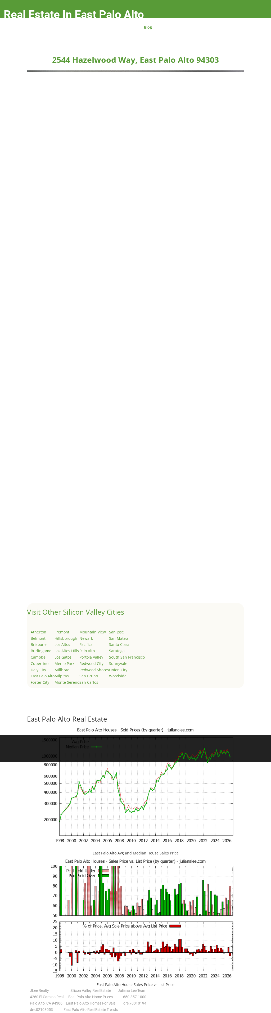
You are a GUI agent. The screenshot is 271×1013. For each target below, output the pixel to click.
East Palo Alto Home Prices (90, 997)
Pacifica (86, 644)
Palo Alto (87, 650)
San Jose (116, 631)
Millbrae (62, 669)
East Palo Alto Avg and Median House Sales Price (136, 853)
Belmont (38, 638)
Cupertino (39, 663)
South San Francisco (127, 657)
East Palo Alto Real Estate (67, 719)
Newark (86, 638)
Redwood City (91, 663)
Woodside (118, 675)
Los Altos (62, 644)
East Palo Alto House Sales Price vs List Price (135, 984)
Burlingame (41, 650)
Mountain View (92, 631)
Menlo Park (64, 663)
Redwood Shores (94, 669)
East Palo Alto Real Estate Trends (91, 1009)
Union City (118, 669)
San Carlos (88, 682)
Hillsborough (66, 638)
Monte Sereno (67, 682)
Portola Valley (91, 657)
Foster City (40, 682)
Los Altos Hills (67, 650)
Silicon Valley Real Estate (90, 990)
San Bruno (88, 675)
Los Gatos (63, 657)
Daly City (38, 669)
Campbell (39, 657)
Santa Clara (119, 644)
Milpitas (62, 675)
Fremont (62, 631)
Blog (148, 27)
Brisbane (39, 644)
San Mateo (118, 638)
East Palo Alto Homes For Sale (90, 1003)
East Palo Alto (43, 675)
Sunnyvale (118, 663)
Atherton (38, 631)
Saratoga (117, 650)
